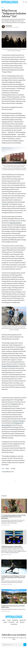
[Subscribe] (24, 644)
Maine (7, 468)
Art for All (5, 204)
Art (2, 7)
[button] (15, 620)
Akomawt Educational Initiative (10, 366)
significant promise (15, 223)
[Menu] (26, 2)
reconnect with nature (19, 421)
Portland (13, 468)
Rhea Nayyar (9, 25)
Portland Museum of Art (8, 471)
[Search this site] (24, 2)
